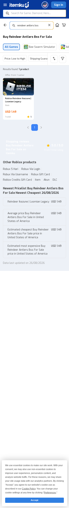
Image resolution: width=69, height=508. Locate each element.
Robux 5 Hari (10, 169)
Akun (46, 180)
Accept (34, 500)
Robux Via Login (30, 169)
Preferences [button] (50, 492)
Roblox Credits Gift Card (17, 180)
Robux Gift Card (40, 174)
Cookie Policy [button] (29, 488)
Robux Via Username (15, 174)
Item (37, 180)
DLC (55, 180)
